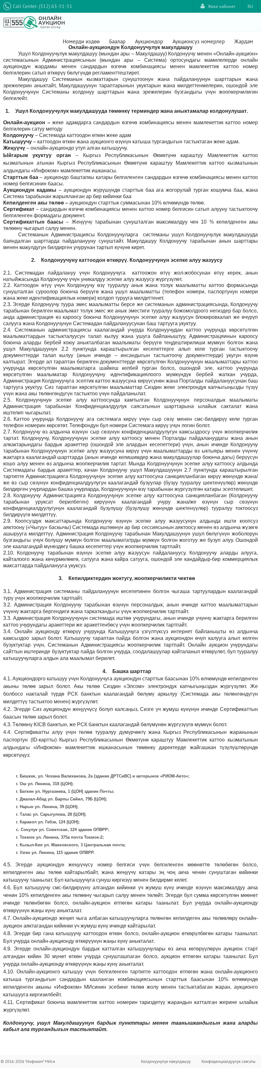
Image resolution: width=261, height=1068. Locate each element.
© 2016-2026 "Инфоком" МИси (28, 1061)
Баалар (117, 41)
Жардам (243, 41)
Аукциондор (149, 41)
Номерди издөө (81, 41)
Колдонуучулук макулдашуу (166, 1061)
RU (250, 6)
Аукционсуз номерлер (199, 41)
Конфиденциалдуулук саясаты (228, 1061)
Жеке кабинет (222, 6)
